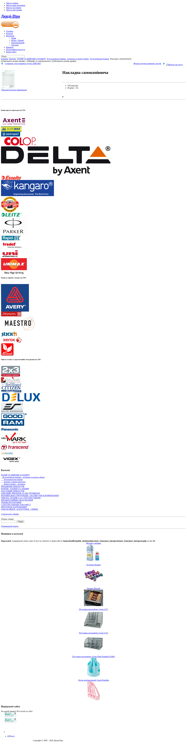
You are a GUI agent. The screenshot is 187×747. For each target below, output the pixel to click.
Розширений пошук (9, 526)
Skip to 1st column (13, 8)
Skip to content (12, 3)
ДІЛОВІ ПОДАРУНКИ (11, 502)
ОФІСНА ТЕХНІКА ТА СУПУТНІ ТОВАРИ (21, 498)
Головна (4, 59)
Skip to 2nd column (14, 10)
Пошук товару (7, 519)
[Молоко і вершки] (93, 561)
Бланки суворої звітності (13, 482)
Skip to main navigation (15, 5)
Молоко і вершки (93, 543)
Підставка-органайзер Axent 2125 (93, 633)
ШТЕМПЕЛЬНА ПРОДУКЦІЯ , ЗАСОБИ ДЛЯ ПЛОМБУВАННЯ (30, 495)
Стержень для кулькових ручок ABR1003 (23, 63)
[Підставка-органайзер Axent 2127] (93, 629)
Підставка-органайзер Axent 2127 (93, 609)
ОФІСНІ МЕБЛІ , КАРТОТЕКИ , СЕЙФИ (19, 509)
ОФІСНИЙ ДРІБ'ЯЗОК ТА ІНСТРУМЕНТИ (20, 493)
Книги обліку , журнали (13, 484)
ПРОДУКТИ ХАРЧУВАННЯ (14, 507)
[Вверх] (11, 736)
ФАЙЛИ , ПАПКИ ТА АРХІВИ (15, 489)
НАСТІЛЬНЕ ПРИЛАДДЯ (12, 491)
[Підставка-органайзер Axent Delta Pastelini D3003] (93, 676)
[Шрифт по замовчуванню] (39, 61)
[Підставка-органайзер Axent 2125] (93, 652)
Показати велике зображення (14, 90)
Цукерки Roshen (93, 565)
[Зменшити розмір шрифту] (13, 61)
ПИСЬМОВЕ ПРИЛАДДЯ (12, 486)
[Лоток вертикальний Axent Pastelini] (93, 700)
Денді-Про (10, 16)
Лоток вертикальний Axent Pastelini (93, 680)
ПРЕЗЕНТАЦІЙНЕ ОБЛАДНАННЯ (17, 500)
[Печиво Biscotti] (93, 605)
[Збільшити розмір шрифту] (64, 61)
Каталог (12, 59)
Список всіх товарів (10, 514)
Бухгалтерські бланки (99, 59)
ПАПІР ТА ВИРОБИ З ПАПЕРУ (31, 59)
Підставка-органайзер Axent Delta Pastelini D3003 (93, 656)
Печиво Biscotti (93, 588)
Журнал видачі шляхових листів (147, 63)
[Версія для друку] (174, 64)
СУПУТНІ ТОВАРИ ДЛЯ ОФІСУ (16, 505)
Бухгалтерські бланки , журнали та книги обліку (68, 59)
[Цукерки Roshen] (93, 584)
